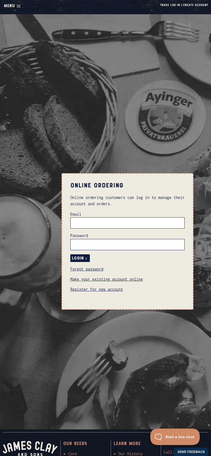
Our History (130, 453)
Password (79, 235)
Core (72, 453)
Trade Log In (170, 5)
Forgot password (86, 269)
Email (75, 214)
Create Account (195, 5)
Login (78, 258)
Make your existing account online (106, 279)
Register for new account (96, 289)
